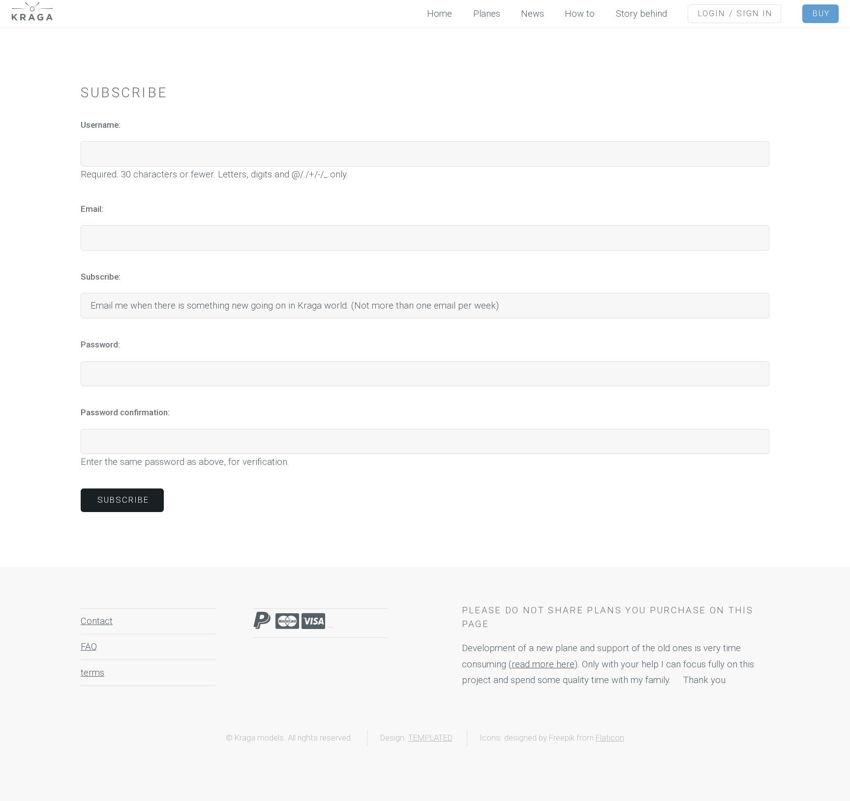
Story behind (641, 13)
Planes (486, 13)
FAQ (89, 646)
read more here (543, 664)
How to (580, 13)
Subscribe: (101, 277)
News (532, 13)
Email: (92, 209)
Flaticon (610, 738)
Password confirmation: (125, 412)
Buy (821, 13)
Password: (100, 344)
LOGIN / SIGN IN (735, 13)
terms (92, 672)
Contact (97, 621)
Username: (101, 125)
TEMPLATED (430, 738)
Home (439, 13)
